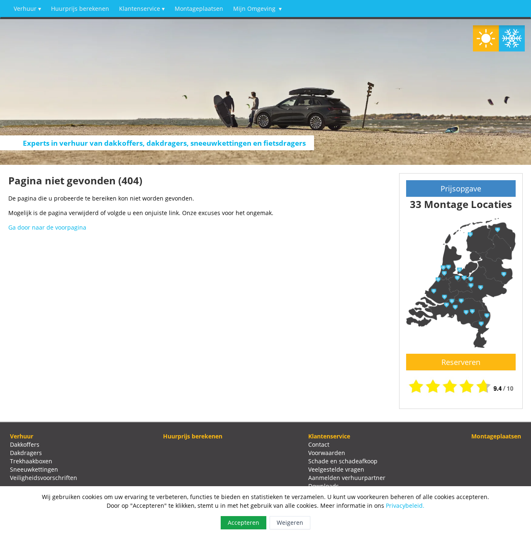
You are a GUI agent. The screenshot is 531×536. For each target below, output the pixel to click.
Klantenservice (142, 8)
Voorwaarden (326, 453)
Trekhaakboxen (31, 461)
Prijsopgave (461, 188)
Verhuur (27, 8)
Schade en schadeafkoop (343, 461)
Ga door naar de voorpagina (47, 227)
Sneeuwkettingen (34, 469)
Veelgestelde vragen (336, 469)
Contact (318, 444)
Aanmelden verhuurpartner (346, 478)
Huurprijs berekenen (80, 8)
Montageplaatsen (199, 8)
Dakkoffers (24, 444)
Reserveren (460, 362)
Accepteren (243, 522)
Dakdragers (26, 453)
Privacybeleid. (405, 505)
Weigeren (290, 522)
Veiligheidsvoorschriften (43, 478)
